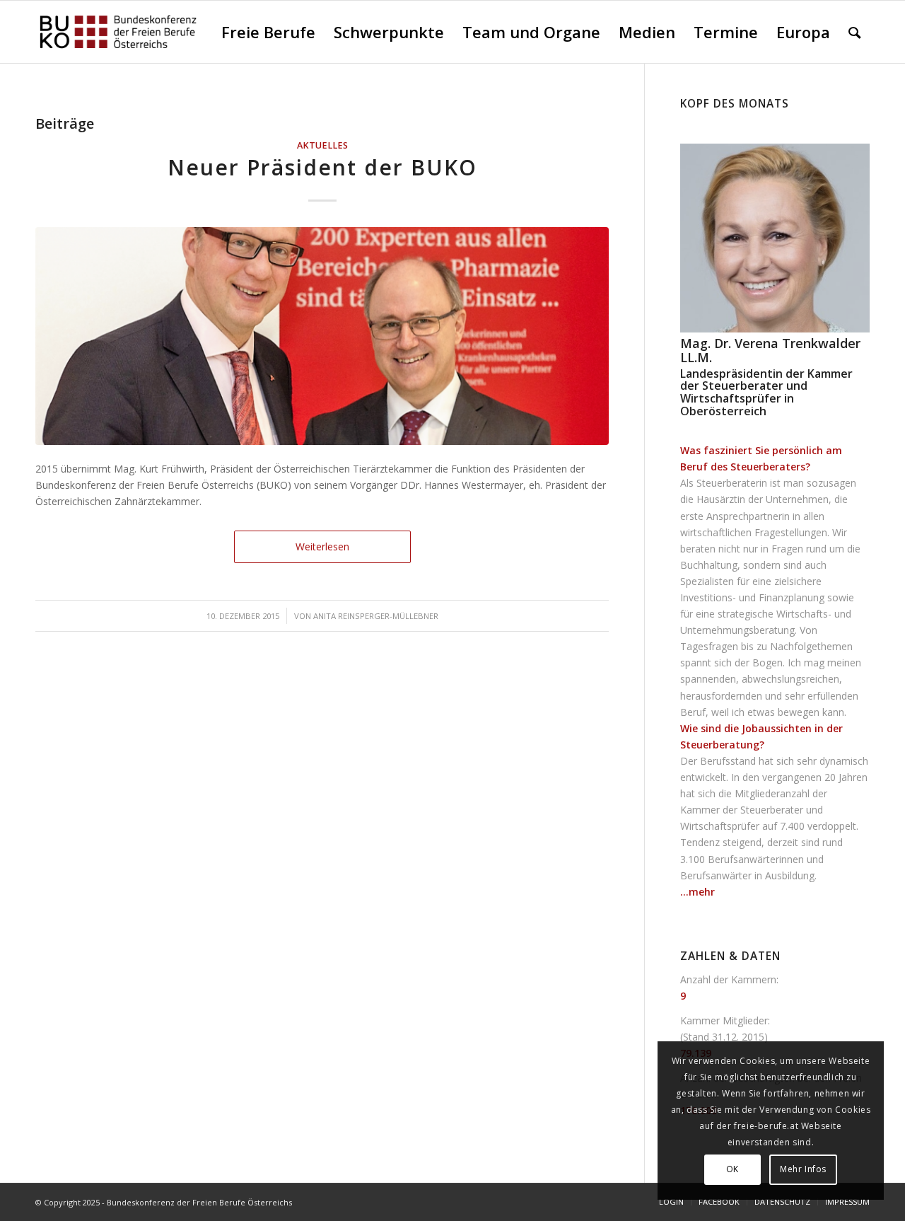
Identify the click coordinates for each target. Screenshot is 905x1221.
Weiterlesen (322, 546)
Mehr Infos (803, 1169)
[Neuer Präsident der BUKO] (322, 336)
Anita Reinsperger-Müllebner (375, 615)
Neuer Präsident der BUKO (322, 167)
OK (732, 1169)
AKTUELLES (322, 145)
